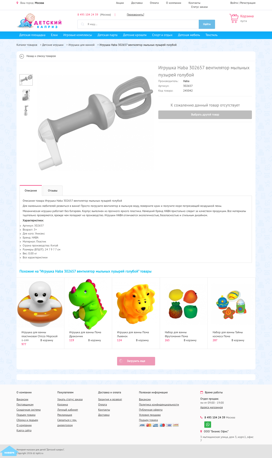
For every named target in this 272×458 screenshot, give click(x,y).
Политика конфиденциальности (159, 404)
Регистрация (247, 3)
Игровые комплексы (77, 35)
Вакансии (22, 399)
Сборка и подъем (27, 420)
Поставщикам (25, 404)
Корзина (247, 16)
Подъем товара (26, 415)
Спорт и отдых (162, 35)
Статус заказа (199, 7)
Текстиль (211, 35)
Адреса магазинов (211, 407)
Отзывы (52, 190)
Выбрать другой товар (205, 114)
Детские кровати (135, 35)
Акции (120, 3)
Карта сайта (24, 430)
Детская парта (107, 35)
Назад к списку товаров (41, 56)
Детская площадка (32, 35)
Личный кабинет (67, 409)
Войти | (235, 3)
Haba (186, 81)
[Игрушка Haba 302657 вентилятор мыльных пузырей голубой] (95, 123)
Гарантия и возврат (110, 399)
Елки (54, 35)
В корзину (46, 340)
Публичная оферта (150, 409)
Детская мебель (189, 35)
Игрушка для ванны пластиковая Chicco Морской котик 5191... (40, 336)
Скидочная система (29, 409)
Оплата (154, 3)
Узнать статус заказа (70, 399)
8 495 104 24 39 (87, 14)
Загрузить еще (136, 361)
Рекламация (64, 415)
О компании (173, 3)
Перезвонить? (135, 14)
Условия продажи (150, 415)
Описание (31, 190)
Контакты (194, 3)
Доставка (137, 3)
